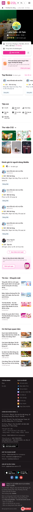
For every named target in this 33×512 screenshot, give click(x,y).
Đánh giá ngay (8, 266)
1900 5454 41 (11, 435)
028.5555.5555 (18, 440)
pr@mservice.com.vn (12, 466)
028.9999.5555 (7, 440)
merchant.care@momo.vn (13, 456)
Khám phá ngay (25, 68)
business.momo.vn (13, 459)
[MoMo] (2, 8)
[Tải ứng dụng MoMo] (10, 472)
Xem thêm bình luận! (17, 252)
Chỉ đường (18, 45)
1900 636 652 (16, 454)
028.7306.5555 (17, 438)
